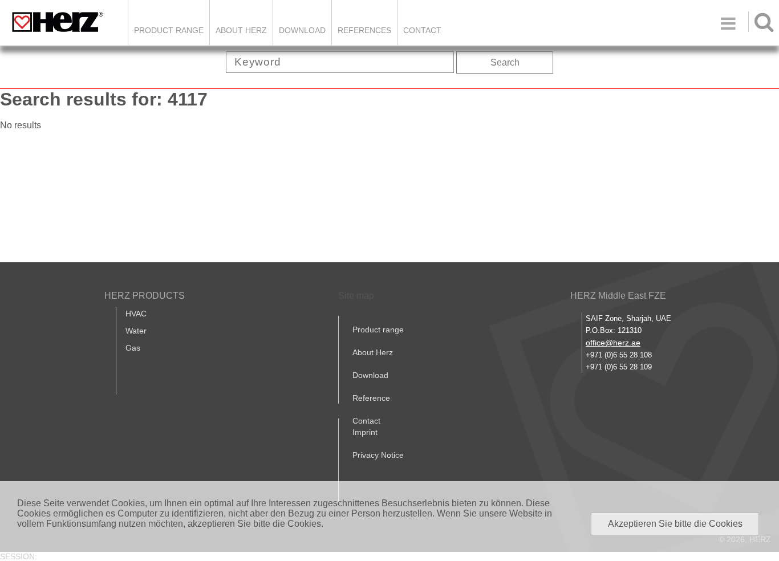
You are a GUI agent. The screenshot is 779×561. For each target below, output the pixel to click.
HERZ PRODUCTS (144, 295)
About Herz (372, 352)
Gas (132, 347)
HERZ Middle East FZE (618, 295)
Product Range (169, 30)
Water (136, 330)
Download (370, 375)
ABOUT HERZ (241, 30)
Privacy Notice (378, 455)
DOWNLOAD (302, 30)
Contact (422, 30)
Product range (378, 329)
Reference (371, 398)
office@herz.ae (613, 342)
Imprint (365, 432)
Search (505, 62)
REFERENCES (364, 30)
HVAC (136, 313)
